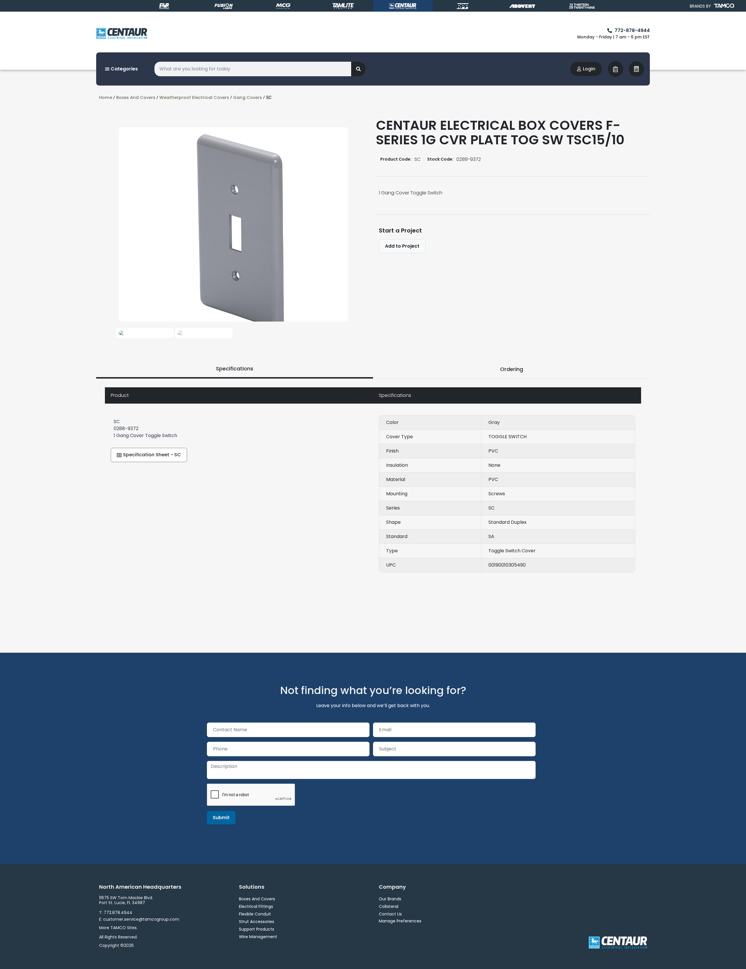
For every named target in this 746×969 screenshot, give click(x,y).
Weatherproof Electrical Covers (194, 97)
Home (105, 97)
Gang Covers (247, 97)
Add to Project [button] (402, 246)
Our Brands (390, 899)
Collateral (388, 906)
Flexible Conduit (255, 914)
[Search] (358, 69)
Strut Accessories (256, 921)
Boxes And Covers (135, 97)
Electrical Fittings (256, 906)
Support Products (256, 929)
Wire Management (258, 937)
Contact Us (390, 914)
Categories (124, 68)
